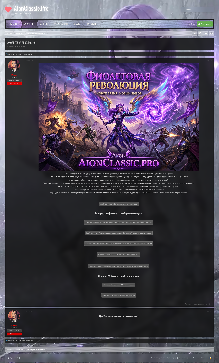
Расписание (92, 23)
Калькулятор (62, 23)
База (78, 23)
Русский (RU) (15, 358)
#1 (211, 61)
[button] (36, 24)
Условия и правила (158, 358)
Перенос (46, 23)
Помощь (196, 358)
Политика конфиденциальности (178, 358)
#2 (211, 311)
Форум (30, 23)
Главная (16, 23)
